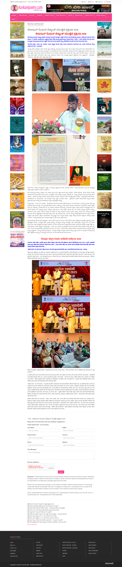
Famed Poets (89, 15)
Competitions (49, 15)
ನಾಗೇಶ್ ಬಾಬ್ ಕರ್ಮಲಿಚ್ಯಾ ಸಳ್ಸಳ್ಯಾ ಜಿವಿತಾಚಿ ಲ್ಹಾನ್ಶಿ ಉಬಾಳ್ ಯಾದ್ (44, 510)
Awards (39, 15)
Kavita (70, 15)
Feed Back (108, 2)
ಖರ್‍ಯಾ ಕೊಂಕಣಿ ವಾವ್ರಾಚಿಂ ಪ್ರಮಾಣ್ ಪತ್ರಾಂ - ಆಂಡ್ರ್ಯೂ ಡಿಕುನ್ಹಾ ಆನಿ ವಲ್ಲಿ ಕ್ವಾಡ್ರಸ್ (47, 508)
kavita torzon (92, 553)
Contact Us (99, 2)
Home (84, 2)
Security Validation (34, 462)
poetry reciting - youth (69, 542)
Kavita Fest (79, 15)
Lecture (32, 15)
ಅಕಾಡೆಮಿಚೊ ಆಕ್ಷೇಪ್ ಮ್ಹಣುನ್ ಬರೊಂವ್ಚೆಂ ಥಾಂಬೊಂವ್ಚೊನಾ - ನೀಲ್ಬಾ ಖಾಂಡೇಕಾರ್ (48, 514)
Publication (23, 15)
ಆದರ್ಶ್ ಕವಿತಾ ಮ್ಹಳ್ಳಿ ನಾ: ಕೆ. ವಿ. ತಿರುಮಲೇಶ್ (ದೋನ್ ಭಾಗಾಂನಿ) (44, 518)
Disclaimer (13, 550)
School (13, 15)
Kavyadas (64, 553)
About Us (91, 2)
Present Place (32, 435)
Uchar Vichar (100, 15)
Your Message (32, 449)
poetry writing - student (69, 545)
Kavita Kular (92, 542)
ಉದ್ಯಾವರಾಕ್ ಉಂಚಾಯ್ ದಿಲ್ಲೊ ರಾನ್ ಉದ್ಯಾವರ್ (40, 512)
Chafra (64, 550)
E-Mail (64, 427)
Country (65, 435)
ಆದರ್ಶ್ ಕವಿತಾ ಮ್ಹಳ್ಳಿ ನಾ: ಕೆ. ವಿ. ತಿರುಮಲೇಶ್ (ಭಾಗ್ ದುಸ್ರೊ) (43, 516)
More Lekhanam (32, 524)
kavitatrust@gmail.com (20, 1)
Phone (29, 442)
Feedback (12, 553)
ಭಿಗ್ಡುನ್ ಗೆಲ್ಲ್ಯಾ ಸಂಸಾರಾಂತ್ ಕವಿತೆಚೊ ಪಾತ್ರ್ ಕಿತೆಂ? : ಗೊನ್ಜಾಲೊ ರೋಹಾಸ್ (46, 520)
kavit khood (92, 548)
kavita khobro (92, 545)
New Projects (61, 15)
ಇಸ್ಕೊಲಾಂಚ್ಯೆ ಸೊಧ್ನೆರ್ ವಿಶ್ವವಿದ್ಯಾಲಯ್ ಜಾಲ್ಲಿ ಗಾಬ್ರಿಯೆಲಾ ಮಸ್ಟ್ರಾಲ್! (43, 506)
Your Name (31, 427)
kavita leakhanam (93, 550)
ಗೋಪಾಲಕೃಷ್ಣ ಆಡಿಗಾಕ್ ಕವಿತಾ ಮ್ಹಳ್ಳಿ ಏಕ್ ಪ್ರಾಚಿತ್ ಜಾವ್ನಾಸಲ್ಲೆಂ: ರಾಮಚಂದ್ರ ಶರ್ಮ (47, 522)
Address (64, 442)
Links (13, 19)
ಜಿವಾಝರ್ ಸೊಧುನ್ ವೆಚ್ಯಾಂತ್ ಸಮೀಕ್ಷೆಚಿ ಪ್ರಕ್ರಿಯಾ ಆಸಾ (41, 504)
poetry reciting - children (69, 548)
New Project (39, 556)
